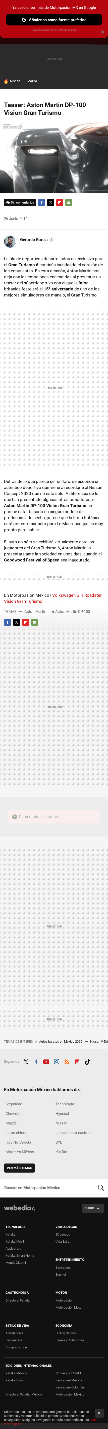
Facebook (41, 202)
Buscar (100, 1187)
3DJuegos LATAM (68, 1373)
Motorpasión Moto (68, 1307)
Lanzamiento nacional (74, 1133)
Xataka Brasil (15, 1380)
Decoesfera (14, 1340)
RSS (67, 1061)
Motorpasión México (70, 1394)
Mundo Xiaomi (16, 1263)
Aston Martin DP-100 (72, 611)
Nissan (15, 81)
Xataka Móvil (15, 1241)
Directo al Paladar (18, 1300)
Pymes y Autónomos (70, 1340)
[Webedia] (19, 1211)
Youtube (46, 1061)
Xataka (11, 1234)
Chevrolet (14, 1113)
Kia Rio (61, 1152)
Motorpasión (64, 1300)
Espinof (61, 1274)
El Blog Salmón (66, 1333)
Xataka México (16, 1373)
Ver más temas (19, 1168)
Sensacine (63, 1267)
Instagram (56, 1061)
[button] (36, 240)
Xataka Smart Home (20, 1255)
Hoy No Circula (18, 1142)
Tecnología (65, 1104)
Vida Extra (63, 1241)
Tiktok (87, 1061)
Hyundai (62, 1113)
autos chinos (16, 1133)
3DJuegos (63, 1234)
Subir (89, 1208)
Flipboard (59, 202)
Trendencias (14, 1333)
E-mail (68, 202)
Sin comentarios (22, 202)
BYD (59, 1142)
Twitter (50, 202)
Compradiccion (16, 1347)
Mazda (32, 81)
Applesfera (13, 1248)
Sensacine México (69, 1380)
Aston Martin (35, 611)
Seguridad (14, 1104)
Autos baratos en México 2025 (61, 1041)
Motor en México (20, 1152)
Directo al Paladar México (24, 1394)
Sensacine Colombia (70, 1387)
